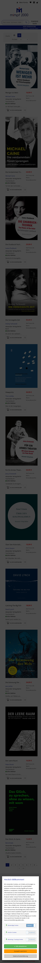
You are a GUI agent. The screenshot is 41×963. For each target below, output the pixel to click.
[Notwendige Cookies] (30, 925)
